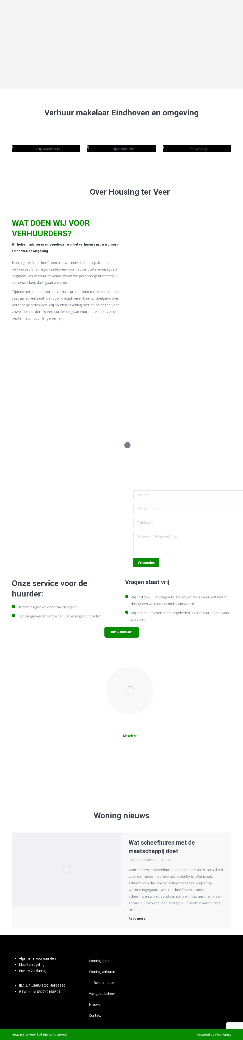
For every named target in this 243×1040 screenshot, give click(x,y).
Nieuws (94, 1004)
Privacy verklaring (32, 970)
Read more (137, 919)
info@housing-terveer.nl (33, 563)
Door (146, 860)
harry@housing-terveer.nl (118, 745)
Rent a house (104, 982)
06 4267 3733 (151, 745)
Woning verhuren (102, 971)
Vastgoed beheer (102, 993)
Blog (132, 860)
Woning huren (99, 960)
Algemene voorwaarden (37, 958)
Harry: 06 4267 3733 (48, 550)
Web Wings (223, 1034)
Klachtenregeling (31, 964)
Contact (95, 1015)
